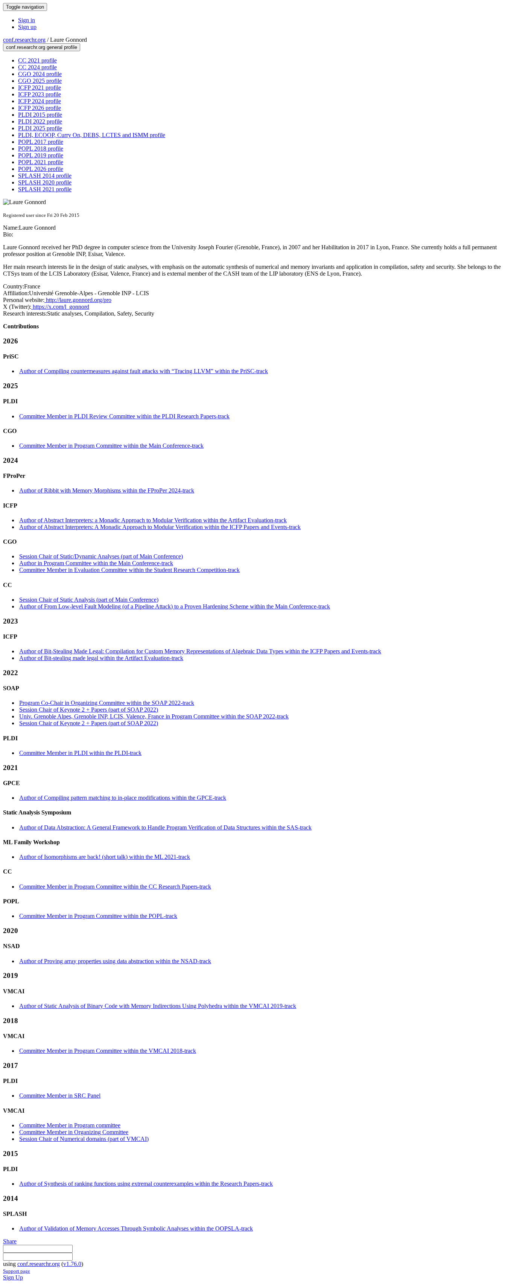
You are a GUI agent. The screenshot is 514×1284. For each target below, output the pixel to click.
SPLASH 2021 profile (44, 189)
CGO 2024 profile (40, 74)
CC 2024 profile (37, 67)
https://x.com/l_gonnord (60, 306)
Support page (16, 1271)
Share (10, 1241)
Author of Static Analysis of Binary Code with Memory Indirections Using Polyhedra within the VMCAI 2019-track (157, 1006)
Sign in (26, 20)
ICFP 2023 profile (39, 94)
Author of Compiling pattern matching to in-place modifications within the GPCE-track (122, 797)
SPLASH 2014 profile (44, 175)
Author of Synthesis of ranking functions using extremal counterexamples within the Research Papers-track (146, 1183)
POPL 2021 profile (40, 162)
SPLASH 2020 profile (44, 182)
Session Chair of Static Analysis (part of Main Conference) (88, 599)
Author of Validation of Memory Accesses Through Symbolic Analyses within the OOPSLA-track (136, 1228)
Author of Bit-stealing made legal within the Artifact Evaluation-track (101, 658)
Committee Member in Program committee (69, 1125)
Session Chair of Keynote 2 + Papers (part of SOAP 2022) (88, 709)
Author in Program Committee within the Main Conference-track (96, 563)
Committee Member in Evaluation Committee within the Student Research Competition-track (129, 570)
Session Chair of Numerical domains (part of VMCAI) (84, 1139)
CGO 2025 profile (40, 81)
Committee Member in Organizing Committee (73, 1132)
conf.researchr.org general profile (41, 47)
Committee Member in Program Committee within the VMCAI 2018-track (107, 1051)
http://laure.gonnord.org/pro (77, 300)
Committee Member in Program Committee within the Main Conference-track (111, 445)
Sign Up (13, 1277)
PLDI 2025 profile (40, 128)
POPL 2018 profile (40, 148)
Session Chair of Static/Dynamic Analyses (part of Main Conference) (101, 556)
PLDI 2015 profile (40, 114)
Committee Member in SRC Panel (59, 1095)
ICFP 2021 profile (39, 87)
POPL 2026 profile (40, 169)
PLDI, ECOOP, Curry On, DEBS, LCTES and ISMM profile (91, 135)
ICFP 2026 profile (39, 108)
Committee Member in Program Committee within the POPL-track (98, 916)
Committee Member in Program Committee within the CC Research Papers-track (115, 886)
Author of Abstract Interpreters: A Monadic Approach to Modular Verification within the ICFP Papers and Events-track (160, 527)
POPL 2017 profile (40, 142)
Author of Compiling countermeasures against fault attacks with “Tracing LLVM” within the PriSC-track (143, 371)
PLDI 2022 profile (40, 121)
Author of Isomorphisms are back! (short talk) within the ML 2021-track (104, 857)
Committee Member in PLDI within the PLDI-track (80, 753)
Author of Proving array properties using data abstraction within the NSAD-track (115, 961)
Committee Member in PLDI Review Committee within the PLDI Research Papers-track (124, 416)
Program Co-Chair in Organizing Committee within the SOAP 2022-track (106, 703)
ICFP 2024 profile (39, 101)
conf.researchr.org (24, 40)
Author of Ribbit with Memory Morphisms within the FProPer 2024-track (106, 490)
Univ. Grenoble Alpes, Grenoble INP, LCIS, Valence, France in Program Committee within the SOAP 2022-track (154, 716)
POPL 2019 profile (40, 155)
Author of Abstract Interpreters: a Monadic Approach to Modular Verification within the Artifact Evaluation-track (153, 520)
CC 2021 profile (37, 60)
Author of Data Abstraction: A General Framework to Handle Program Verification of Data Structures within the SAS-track (165, 827)
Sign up (27, 27)
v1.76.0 (72, 1264)
